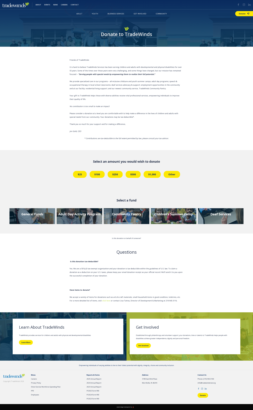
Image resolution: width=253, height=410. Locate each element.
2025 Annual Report (94, 379)
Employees (35, 395)
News (55, 5)
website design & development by (124, 407)
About (38, 5)
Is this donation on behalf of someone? (126, 238)
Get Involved (140, 13)
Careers (64, 5)
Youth (95, 13)
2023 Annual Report (94, 387)
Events (47, 5)
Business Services (116, 13)
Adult (79, 13)
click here (106, 300)
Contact (75, 5)
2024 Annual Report (94, 383)
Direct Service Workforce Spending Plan (45, 387)
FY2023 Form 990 (93, 399)
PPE (32, 391)
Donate (242, 13)
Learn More (25, 342)
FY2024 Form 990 (93, 395)
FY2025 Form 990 (93, 391)
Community (161, 13)
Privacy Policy (36, 383)
